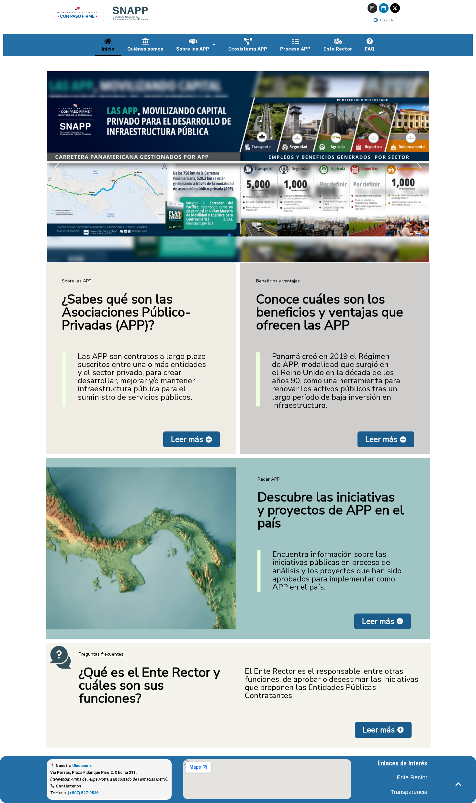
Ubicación (81, 765)
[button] (238, 166)
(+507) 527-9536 (83, 793)
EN (391, 20)
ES (382, 20)
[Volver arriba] (458, 785)
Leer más (187, 439)
